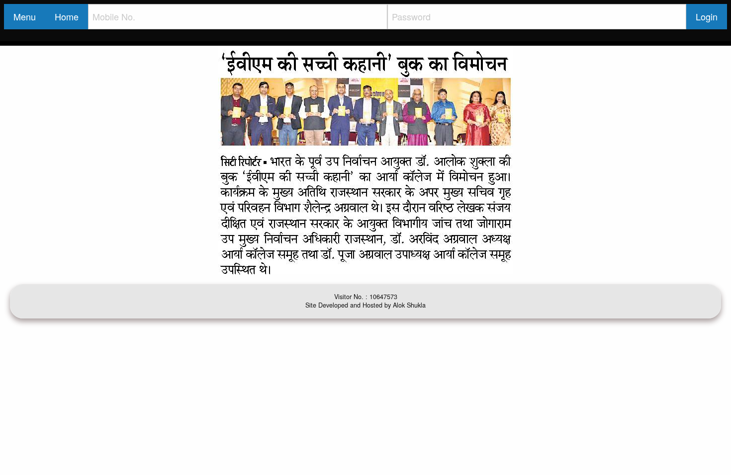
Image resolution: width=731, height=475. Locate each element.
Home (67, 16)
